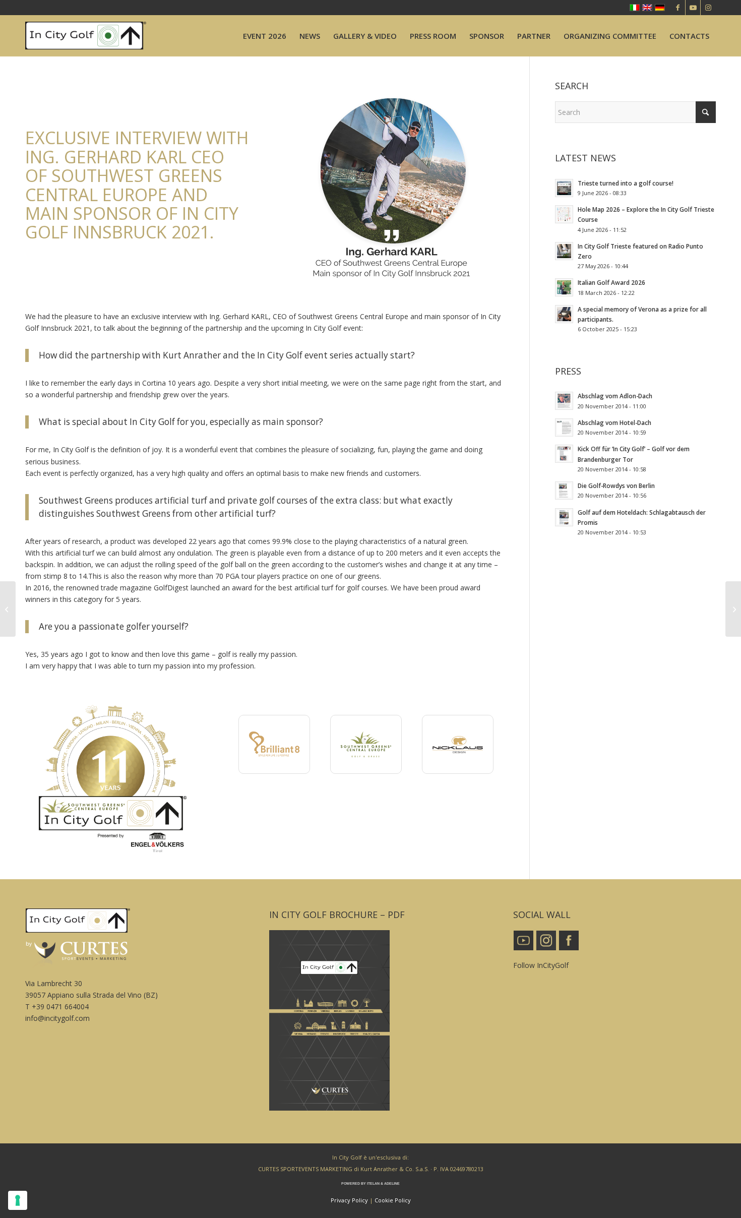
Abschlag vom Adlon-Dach (615, 396)
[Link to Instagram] (708, 7)
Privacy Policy (349, 1200)
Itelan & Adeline (383, 1183)
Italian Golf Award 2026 (611, 282)
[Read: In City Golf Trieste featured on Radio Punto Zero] (564, 251)
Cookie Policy (393, 1200)
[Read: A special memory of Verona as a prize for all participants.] (564, 314)
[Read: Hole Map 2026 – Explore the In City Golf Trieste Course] (564, 214)
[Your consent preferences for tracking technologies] (17, 1200)
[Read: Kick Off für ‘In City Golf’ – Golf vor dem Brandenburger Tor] (564, 454)
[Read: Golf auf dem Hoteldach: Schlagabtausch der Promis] (564, 517)
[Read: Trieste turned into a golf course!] (564, 188)
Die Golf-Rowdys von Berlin (616, 485)
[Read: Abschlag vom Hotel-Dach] (564, 427)
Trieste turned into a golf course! (625, 183)
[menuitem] (264, 36)
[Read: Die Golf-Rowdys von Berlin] (564, 490)
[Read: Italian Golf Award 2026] (564, 287)
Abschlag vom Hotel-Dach (614, 422)
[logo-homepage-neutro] (85, 36)
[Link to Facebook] (677, 7)
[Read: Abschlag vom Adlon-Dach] (564, 401)
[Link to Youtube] (693, 7)
